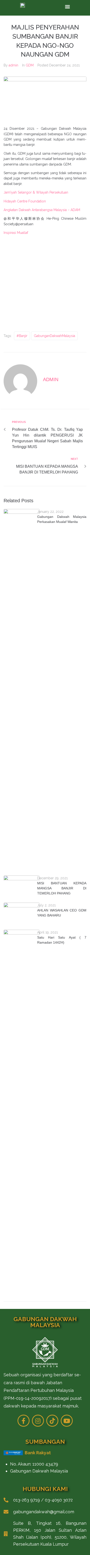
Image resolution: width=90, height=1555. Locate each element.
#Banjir (22, 336)
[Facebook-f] (24, 1421)
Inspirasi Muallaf (16, 233)
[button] (68, 6)
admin (13, 65)
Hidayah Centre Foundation (25, 201)
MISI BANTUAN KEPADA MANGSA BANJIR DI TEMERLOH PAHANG (61, 888)
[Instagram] (38, 1421)
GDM (30, 65)
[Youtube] (67, 1421)
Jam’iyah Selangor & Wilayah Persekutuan (36, 192)
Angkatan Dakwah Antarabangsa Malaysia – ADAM (42, 210)
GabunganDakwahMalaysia (54, 336)
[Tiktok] (52, 1421)
